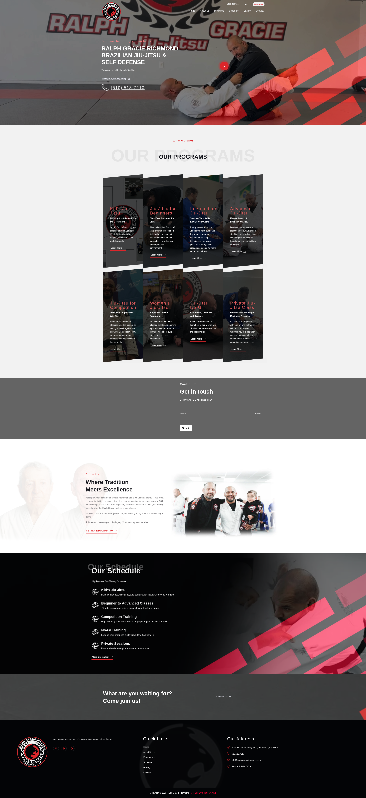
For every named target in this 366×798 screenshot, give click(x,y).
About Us (204, 11)
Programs (219, 11)
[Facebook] (64, 748)
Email (258, 413)
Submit (186, 428)
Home (192, 11)
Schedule (234, 11)
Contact (259, 11)
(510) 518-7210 (128, 87)
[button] (182, 752)
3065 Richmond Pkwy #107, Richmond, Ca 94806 (255, 747)
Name (184, 413)
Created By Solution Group (203, 793)
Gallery (247, 11)
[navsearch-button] (246, 4)
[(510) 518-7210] (105, 87)
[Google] (71, 748)
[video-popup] (224, 66)
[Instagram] (56, 748)
